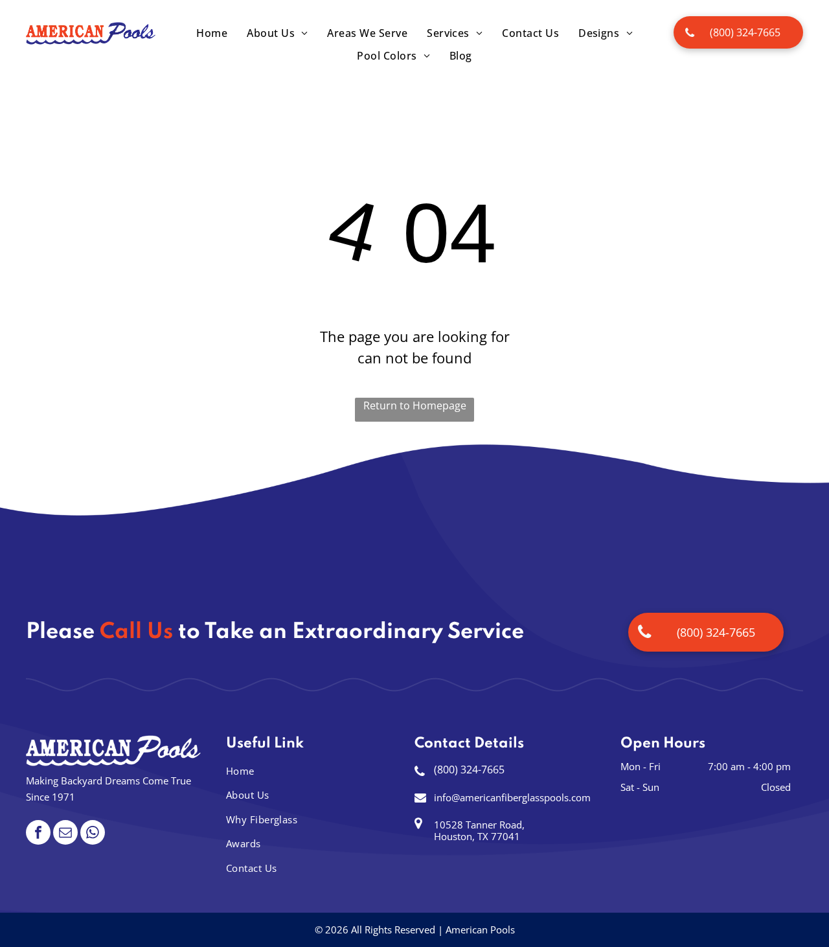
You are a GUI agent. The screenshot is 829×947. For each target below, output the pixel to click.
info (442, 797)
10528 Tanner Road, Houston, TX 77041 (479, 830)
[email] (65, 834)
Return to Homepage (414, 405)
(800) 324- (457, 769)
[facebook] (38, 834)
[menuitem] (212, 33)
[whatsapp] (92, 834)
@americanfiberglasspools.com (521, 797)
